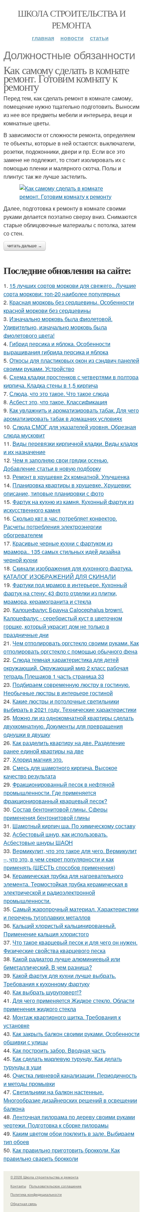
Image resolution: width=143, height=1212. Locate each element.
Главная (43, 38)
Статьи (99, 38)
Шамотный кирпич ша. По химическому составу (73, 826)
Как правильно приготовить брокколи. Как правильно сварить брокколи (61, 1154)
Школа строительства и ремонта (71, 19)
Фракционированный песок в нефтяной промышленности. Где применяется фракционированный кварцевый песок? (59, 792)
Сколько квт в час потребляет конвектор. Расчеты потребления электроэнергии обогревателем (60, 526)
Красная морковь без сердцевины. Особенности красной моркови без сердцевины (68, 306)
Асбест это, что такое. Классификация (58, 402)
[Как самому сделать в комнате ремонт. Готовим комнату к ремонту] (71, 192)
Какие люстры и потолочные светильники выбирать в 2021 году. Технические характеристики (69, 705)
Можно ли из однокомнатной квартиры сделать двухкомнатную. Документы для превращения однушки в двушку (68, 726)
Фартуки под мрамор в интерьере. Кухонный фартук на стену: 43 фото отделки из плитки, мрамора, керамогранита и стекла (65, 593)
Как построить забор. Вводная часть (59, 1050)
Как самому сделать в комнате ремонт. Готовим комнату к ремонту (66, 78)
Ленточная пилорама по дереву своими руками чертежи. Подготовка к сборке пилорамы (69, 1121)
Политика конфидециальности (36, 1194)
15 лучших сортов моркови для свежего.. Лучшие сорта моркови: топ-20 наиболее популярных (69, 290)
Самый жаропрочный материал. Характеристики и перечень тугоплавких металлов (70, 913)
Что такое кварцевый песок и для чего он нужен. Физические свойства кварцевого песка (70, 946)
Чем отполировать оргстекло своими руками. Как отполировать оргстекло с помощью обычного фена (71, 647)
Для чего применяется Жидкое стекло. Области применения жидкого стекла (68, 1005)
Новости (72, 38)
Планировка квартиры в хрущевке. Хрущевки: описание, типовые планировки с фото (67, 489)
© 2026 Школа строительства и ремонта (44, 1177)
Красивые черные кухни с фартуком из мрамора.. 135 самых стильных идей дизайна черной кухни (61, 551)
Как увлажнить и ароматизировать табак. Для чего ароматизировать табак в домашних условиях (71, 414)
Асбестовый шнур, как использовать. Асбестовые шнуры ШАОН (55, 838)
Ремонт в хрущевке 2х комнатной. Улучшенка (70, 477)
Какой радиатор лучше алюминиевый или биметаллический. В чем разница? (61, 963)
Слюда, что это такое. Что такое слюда (59, 394)
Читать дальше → (24, 246)
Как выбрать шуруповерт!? (47, 992)
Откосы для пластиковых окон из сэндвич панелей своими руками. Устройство (71, 364)
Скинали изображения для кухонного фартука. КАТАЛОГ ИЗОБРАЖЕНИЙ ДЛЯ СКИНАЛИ (68, 572)
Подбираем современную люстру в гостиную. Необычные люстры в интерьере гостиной (66, 689)
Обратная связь (23, 1203)
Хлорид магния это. (37, 759)
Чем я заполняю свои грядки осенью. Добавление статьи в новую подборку (55, 464)
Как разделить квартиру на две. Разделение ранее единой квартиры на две (64, 747)
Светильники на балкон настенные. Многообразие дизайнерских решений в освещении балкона (70, 1100)
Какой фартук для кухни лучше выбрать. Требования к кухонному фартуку (59, 980)
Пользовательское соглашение (55, 1186)
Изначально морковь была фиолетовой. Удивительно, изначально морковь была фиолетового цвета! (57, 327)
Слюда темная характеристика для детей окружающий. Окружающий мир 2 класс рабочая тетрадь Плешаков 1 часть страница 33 (65, 668)
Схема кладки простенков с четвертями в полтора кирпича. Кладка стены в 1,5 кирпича (70, 381)
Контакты (18, 1186)
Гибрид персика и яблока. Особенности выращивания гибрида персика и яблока (56, 348)
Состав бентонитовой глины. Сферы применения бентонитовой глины (55, 813)
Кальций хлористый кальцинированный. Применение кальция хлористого (59, 930)
